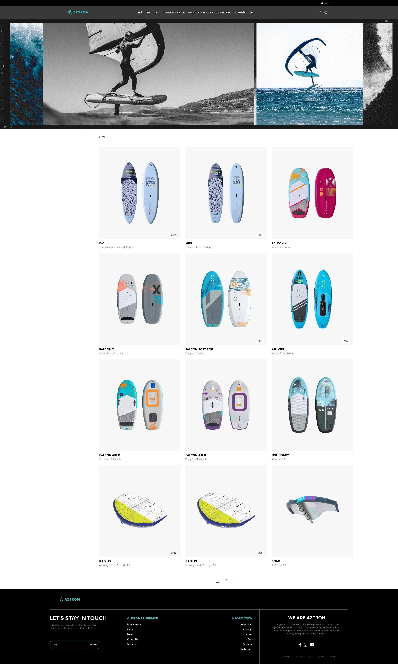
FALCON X (279, 243)
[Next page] (234, 580)
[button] (320, 12)
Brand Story (247, 624)
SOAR (276, 561)
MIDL (189, 243)
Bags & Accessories (200, 12)
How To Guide (134, 624)
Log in (327, 3)
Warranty (131, 644)
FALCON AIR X (109, 455)
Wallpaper (248, 644)
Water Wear (224, 12)
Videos (249, 634)
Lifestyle (240, 12)
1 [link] (217, 580)
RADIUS (105, 561)
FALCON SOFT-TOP (199, 349)
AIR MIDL (278, 349)
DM (101, 243)
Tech (252, 12)
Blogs (130, 634)
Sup (148, 12)
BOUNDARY (280, 455)
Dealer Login (246, 649)
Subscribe (93, 645)
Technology (247, 629)
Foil (140, 12)
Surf (157, 12)
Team (250, 639)
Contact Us (132, 639)
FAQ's (130, 629)
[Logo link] (78, 12)
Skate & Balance (174, 12)
